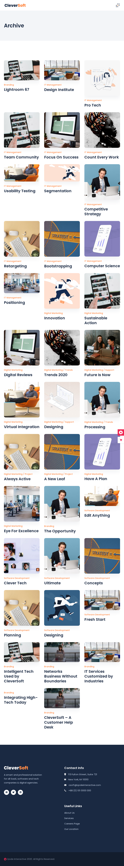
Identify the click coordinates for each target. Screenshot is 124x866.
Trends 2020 (55, 374)
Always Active (17, 479)
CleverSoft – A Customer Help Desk (58, 722)
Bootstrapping (58, 266)
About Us (69, 812)
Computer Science (102, 266)
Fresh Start (94, 619)
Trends (69, 369)
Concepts (93, 583)
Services (69, 818)
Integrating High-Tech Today (21, 700)
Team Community (21, 157)
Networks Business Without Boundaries (60, 676)
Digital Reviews (18, 374)
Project (29, 474)
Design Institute (59, 89)
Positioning (14, 302)
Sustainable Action (95, 320)
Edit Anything (97, 515)
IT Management (53, 84)
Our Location (71, 829)
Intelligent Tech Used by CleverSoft (19, 676)
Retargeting (15, 266)
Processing (94, 427)
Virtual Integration (21, 426)
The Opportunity (60, 531)
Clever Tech (15, 583)
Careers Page (72, 823)
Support (109, 369)
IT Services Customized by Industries (98, 676)
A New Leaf (54, 479)
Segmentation (58, 191)
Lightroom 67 (16, 89)
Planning (12, 635)
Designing (53, 426)
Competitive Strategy (96, 212)
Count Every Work (101, 157)
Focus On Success (61, 157)
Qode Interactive (16, 859)
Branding (9, 84)
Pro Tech (92, 105)
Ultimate (52, 583)
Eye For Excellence (21, 531)
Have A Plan (95, 478)
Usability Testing (19, 191)
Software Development (97, 510)
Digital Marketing (53, 313)
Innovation (54, 318)
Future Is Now (97, 374)
